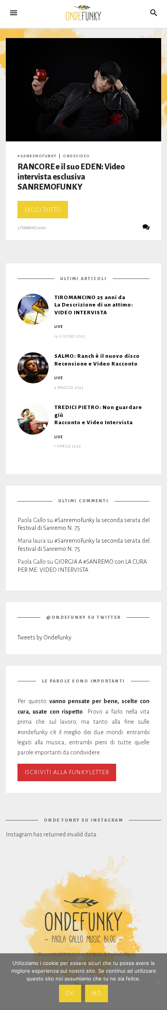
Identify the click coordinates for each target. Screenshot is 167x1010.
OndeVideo (76, 156)
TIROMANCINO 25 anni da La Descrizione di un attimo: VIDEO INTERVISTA (93, 304)
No (96, 993)
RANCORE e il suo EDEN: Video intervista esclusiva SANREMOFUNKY (71, 177)
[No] (157, 982)
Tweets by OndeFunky (44, 637)
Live (58, 327)
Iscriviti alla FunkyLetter (67, 772)
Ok (70, 993)
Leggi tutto (46, 212)
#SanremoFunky (37, 156)
